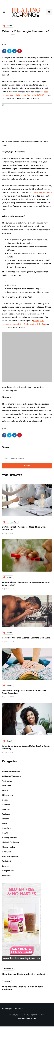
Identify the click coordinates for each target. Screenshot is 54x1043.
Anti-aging (7, 781)
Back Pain (6, 785)
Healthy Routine (9, 837)
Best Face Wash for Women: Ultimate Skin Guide (26, 637)
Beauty (5, 790)
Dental (5, 800)
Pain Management (10, 856)
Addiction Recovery (11, 771)
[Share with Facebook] (4, 51)
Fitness (5, 818)
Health (5, 833)
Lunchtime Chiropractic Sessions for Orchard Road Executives (24, 692)
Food (4, 823)
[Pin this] (19, 51)
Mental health (8, 847)
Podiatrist (6, 861)
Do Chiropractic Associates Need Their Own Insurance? (24, 528)
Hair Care (6, 828)
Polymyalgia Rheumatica (40, 192)
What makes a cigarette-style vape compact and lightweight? (26, 583)
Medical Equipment (11, 842)
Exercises (6, 809)
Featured (6, 814)
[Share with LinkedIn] (14, 51)
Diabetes (6, 804)
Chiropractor (8, 795)
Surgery (5, 866)
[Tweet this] (9, 51)
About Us (19, 1008)
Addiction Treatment (11, 776)
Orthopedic (7, 851)
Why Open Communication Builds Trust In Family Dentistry (26, 747)
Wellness (6, 875)
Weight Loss (8, 870)
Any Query (7, 1008)
